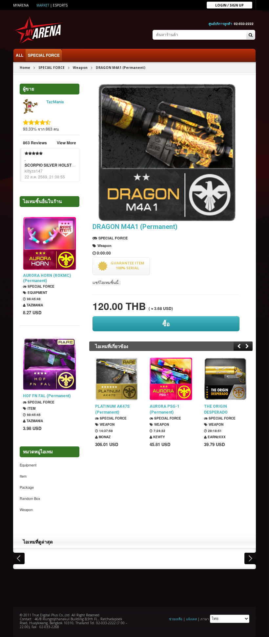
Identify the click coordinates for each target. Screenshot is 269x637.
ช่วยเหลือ (175, 618)
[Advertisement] (134, 587)
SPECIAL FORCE (44, 55)
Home (25, 67)
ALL (19, 55)
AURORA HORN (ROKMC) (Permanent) (47, 278)
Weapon (80, 67)
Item (31, 408)
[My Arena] (40, 29)
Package (27, 487)
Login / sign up (229, 5)
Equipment (37, 292)
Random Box (30, 498)
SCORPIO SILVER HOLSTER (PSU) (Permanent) (69, 165)
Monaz (104, 437)
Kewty (158, 437)
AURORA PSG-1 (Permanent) (164, 409)
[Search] (250, 35)
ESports (60, 5)
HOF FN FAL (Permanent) (47, 396)
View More (66, 143)
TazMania (55, 102)
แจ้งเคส (191, 618)
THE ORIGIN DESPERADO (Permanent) (216, 409)
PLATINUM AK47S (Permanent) (112, 409)
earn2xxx (216, 437)
